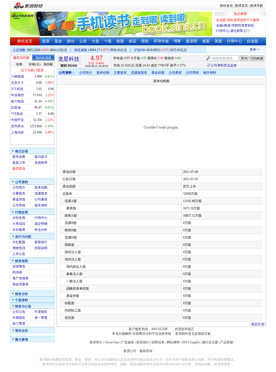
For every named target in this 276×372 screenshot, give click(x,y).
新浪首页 (241, 6)
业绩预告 (18, 266)
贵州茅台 (17, 126)
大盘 (95, 41)
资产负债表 (20, 278)
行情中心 (234, 41)
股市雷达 (18, 168)
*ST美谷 (17, 114)
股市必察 (18, 157)
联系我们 (142, 342)
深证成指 (80, 50)
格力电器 (17, 101)
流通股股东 (139, 73)
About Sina (112, 342)
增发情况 (18, 248)
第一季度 (40, 318)
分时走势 (18, 218)
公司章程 (18, 205)
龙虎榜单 (40, 163)
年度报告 (40, 312)
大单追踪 (18, 224)
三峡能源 (17, 76)
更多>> (253, 49)
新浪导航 (256, 6)
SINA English (191, 342)
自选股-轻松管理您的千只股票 (237, 20)
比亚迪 (16, 107)
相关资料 (40, 205)
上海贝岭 (17, 132)
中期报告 (18, 318)
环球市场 (161, 41)
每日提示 (40, 157)
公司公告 (18, 312)
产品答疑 (226, 342)
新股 (120, 41)
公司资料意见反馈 (224, 65)
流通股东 (40, 193)
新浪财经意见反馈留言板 (193, 334)
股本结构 (40, 187)
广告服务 (127, 342)
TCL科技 (17, 89)
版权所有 (146, 351)
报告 (145, 41)
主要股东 (18, 193)
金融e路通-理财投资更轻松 (235, 25)
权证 (132, 41)
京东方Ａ (17, 83)
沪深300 (139, 50)
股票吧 (191, 41)
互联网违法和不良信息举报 (151, 334)
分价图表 (18, 230)
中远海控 (17, 95)
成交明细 (40, 224)
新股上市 (18, 163)
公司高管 (40, 199)
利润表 (17, 272)
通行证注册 (210, 342)
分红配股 (18, 242)
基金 (58, 41)
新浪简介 (95, 342)
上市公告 (18, 254)
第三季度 (18, 324)
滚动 (70, 41)
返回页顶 (257, 324)
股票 (46, 41)
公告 (83, 41)
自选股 (252, 41)
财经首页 (226, 6)
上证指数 (19, 50)
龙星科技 (69, 59)
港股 (206, 41)
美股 (218, 41)
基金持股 (18, 199)
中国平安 (17, 120)
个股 (108, 41)
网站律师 (173, 342)
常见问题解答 (122, 334)
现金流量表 (20, 284)
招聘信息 (157, 342)
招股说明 (40, 248)
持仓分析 (40, 230)
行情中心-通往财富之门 (233, 31)
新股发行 (40, 242)
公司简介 (18, 187)
